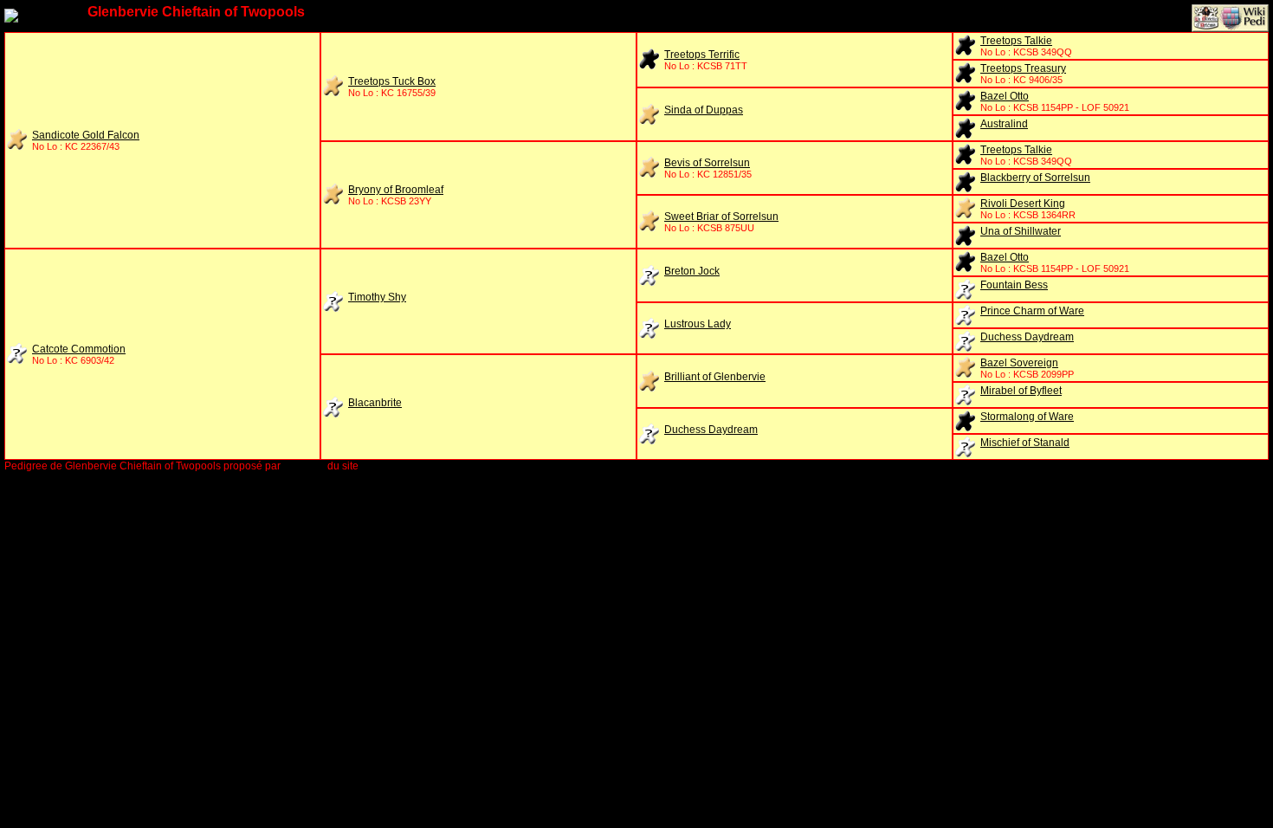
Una (1020, 231)
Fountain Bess (1014, 285)
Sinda (703, 110)
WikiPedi (304, 466)
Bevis (707, 163)
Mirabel (1021, 391)
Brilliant (715, 377)
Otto (1004, 96)
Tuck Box (392, 81)
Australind (1004, 124)
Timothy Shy (377, 297)
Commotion (79, 349)
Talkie (1016, 41)
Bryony (395, 190)
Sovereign (1019, 363)
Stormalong (1027, 417)
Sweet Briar (721, 216)
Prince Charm (1032, 311)
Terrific (702, 55)
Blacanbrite (375, 403)
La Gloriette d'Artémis (411, 466)
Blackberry (1035, 177)
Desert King (1022, 203)
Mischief (1024, 443)
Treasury (1023, 68)
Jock (692, 271)
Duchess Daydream (1027, 337)
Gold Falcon (85, 135)
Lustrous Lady (697, 324)
